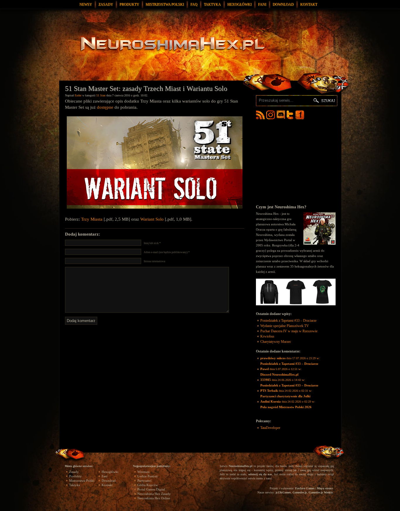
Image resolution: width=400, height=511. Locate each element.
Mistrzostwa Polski (165, 4)
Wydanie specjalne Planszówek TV (284, 326)
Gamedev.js (300, 492)
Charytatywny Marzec (275, 342)
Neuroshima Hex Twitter (291, 114)
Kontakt (308, 4)
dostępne (105, 107)
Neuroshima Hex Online (153, 498)
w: (290, 360)
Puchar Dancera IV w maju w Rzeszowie (288, 331)
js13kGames (283, 492)
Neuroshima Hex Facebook (299, 114)
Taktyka (212, 4)
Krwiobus (267, 336)
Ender (78, 95)
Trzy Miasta (91, 219)
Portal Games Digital (151, 489)
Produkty (129, 4)
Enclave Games (304, 488)
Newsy (85, 4)
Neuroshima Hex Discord (280, 114)
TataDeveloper (270, 428)
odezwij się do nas (260, 474)
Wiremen (143, 471)
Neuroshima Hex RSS (260, 114)
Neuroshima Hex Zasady (154, 493)
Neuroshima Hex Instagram (270, 114)
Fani (262, 4)
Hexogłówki (239, 4)
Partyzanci (144, 480)
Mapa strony (325, 488)
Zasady (105, 4)
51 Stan (100, 95)
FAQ (193, 4)
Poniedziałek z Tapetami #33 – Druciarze (288, 320)
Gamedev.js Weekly (321, 492)
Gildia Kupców (147, 485)
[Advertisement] (295, 161)
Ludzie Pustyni (147, 476)
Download (283, 4)
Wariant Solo (152, 219)
